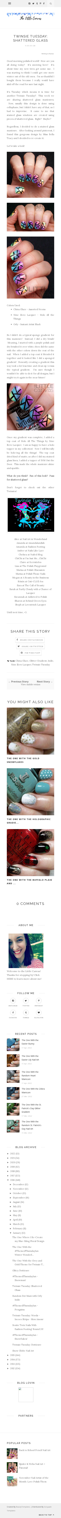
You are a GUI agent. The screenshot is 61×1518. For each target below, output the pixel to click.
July (15, 1206)
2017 (12, 1175)
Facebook (13, 1018)
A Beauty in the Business (36, 577)
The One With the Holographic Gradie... (29, 821)
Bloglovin (38, 1018)
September (19, 1197)
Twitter (26, 1006)
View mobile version (30, 684)
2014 (12, 1359)
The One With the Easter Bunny (30, 1042)
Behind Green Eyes (36, 600)
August (16, 1202)
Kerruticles (35, 562)
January (17, 1233)
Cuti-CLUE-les (35, 581)
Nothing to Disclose (48, 54)
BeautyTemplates (23, 1507)
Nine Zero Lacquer (21, 664)
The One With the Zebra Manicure (33, 1090)
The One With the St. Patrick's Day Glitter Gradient (31, 1108)
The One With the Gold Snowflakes (23, 760)
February (18, 1228)
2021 (12, 1158)
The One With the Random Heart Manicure (30, 1075)
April (15, 1219)
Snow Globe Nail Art (23, 1350)
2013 (12, 1364)
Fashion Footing (36, 546)
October (17, 1193)
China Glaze (22, 660)
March (16, 1224)
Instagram (13, 1006)
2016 (12, 1180)
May (15, 1215)
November (18, 1188)
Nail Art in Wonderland (35, 539)
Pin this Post (32, 653)
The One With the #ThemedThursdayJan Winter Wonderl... (25, 1251)
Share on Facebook (31, 640)
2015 (12, 1355)
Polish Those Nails (35, 573)
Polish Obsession (36, 570)
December (18, 1184)
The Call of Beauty (34, 585)
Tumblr (26, 1018)
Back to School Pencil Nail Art (34, 1450)
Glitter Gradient (38, 660)
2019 (12, 1166)
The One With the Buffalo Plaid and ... (29, 881)
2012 (12, 1368)
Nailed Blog (36, 554)
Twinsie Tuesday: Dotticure (26, 1344)
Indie (50, 660)
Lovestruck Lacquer (35, 604)
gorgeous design (29, 134)
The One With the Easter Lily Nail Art (30, 1058)
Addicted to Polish (37, 596)
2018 (12, 1171)
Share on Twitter (32, 646)
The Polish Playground (34, 566)
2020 (12, 1162)
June (15, 1210)
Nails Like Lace (36, 550)
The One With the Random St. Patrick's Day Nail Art (31, 1125)
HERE (10, 978)
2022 (12, 1153)
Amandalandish (36, 543)
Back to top (45, 1515)
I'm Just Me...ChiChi (35, 558)
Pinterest (39, 1006)
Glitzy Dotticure (20, 1270)
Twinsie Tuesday (41, 664)
